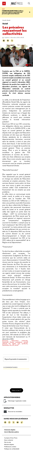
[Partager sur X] (12, 40)
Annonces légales (9, 429)
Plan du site (7, 442)
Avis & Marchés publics (11, 432)
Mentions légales (9, 444)
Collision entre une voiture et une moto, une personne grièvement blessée (12, 12)
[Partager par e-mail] (3, 40)
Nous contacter (8, 440)
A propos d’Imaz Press (10, 438)
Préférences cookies (10, 446)
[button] (4, 3)
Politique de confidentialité (11, 449)
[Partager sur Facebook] (7, 40)
